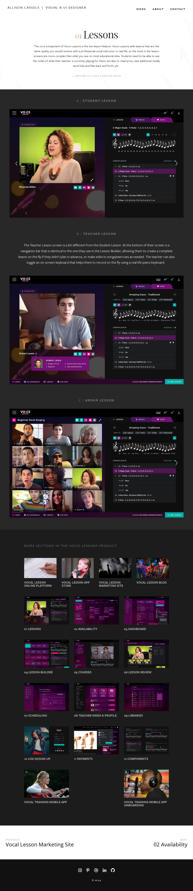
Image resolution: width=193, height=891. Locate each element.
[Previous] (16, 163)
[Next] (176, 163)
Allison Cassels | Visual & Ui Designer (47, 7)
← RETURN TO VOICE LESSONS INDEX (96, 76)
